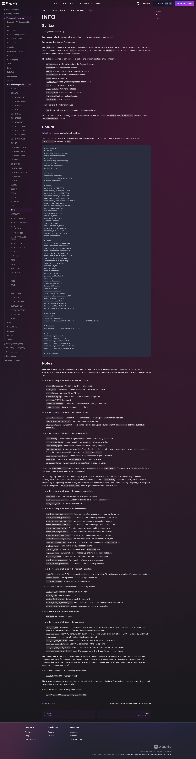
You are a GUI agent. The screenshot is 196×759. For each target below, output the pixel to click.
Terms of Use (76, 739)
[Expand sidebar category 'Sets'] (30, 323)
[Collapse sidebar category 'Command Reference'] (30, 18)
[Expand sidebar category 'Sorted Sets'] (30, 327)
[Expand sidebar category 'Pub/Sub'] (30, 72)
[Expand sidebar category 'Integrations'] (30, 356)
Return (158, 15)
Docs (65, 3)
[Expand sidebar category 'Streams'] (30, 331)
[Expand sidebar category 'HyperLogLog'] (30, 60)
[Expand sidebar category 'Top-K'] (30, 339)
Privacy (73, 736)
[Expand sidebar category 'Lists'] (30, 68)
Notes (158, 18)
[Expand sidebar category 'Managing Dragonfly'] (30, 344)
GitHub (51, 736)
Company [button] (95, 3)
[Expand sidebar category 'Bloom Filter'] (30, 30)
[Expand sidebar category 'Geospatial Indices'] (30, 51)
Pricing (73, 3)
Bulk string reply (49, 133)
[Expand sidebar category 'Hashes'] (30, 55)
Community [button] (84, 3)
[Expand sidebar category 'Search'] (30, 80)
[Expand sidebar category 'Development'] (30, 352)
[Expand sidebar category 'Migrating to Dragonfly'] (30, 348)
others (169, 752)
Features (28, 732)
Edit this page (49, 703)
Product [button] (57, 3)
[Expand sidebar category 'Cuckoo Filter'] (30, 43)
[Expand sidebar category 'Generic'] (30, 47)
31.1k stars (145, 3)
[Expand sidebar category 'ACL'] (30, 26)
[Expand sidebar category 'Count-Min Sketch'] (30, 39)
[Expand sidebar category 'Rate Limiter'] (30, 76)
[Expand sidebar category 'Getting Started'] (30, 14)
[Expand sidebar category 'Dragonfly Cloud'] (30, 360)
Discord (51, 732)
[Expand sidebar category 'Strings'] (30, 335)
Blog (27, 736)
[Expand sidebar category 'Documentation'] (30, 9)
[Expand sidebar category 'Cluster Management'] (30, 35)
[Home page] (44, 10)
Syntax (158, 11)
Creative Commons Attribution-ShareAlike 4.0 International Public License (145, 754)
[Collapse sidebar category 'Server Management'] (30, 85)
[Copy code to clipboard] (148, 148)
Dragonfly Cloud (184, 3)
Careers (73, 732)
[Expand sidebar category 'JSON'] (30, 64)
